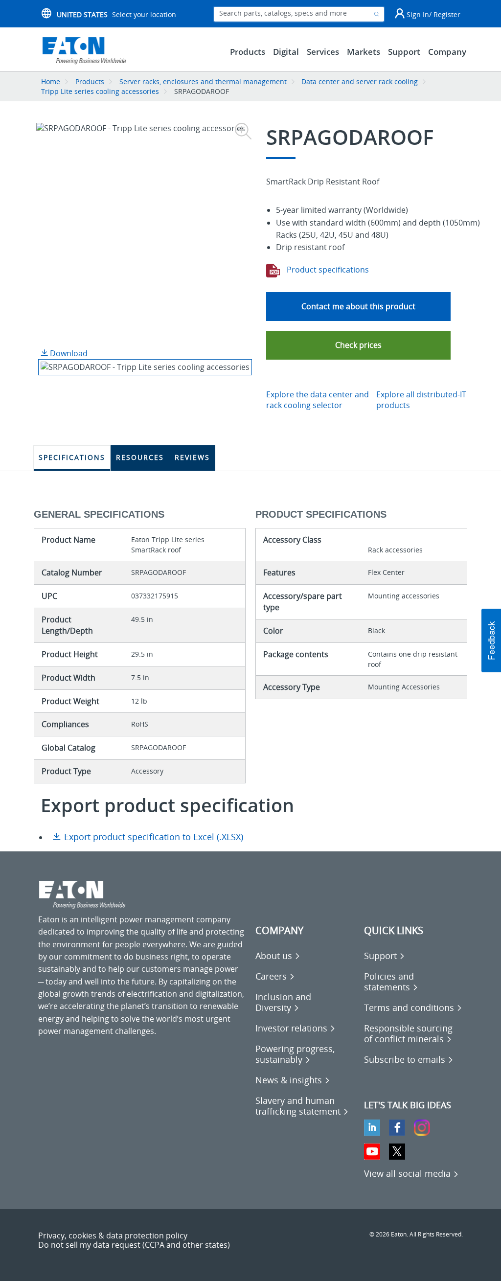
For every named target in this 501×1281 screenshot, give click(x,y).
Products (89, 81)
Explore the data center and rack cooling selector (317, 400)
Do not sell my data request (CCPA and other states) (134, 1244)
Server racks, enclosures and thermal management (203, 81)
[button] (358, 345)
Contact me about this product (358, 306)
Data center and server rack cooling (359, 81)
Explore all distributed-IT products (421, 400)
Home (50, 81)
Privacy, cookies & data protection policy (112, 1235)
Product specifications (327, 269)
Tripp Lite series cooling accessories (100, 91)
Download (68, 353)
